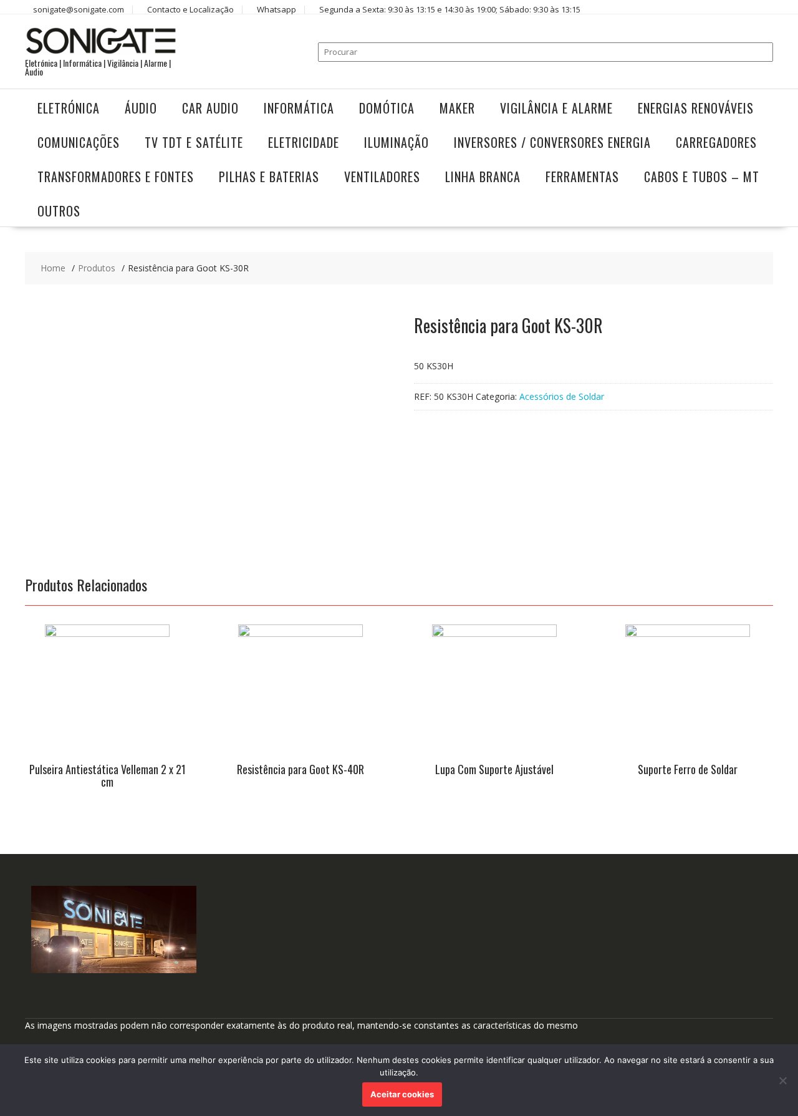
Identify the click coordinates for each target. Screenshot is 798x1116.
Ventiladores (382, 176)
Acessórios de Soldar (561, 396)
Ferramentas (582, 176)
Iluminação (396, 142)
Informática (299, 108)
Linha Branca (483, 176)
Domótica (387, 108)
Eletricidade (303, 142)
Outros (58, 210)
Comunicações (78, 142)
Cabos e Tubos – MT (701, 176)
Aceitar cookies (402, 1094)
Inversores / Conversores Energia (552, 142)
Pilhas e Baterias (269, 176)
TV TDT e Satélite (194, 142)
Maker (457, 108)
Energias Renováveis (696, 108)
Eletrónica (68, 108)
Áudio (141, 108)
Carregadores (716, 142)
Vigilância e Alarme (556, 108)
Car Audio (210, 108)
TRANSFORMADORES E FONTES (115, 176)
